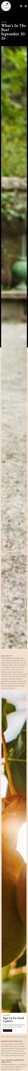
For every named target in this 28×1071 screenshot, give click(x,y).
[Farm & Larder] (6, 6)
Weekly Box (3, 22)
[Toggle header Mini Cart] (21, 6)
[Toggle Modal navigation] (25, 6)
